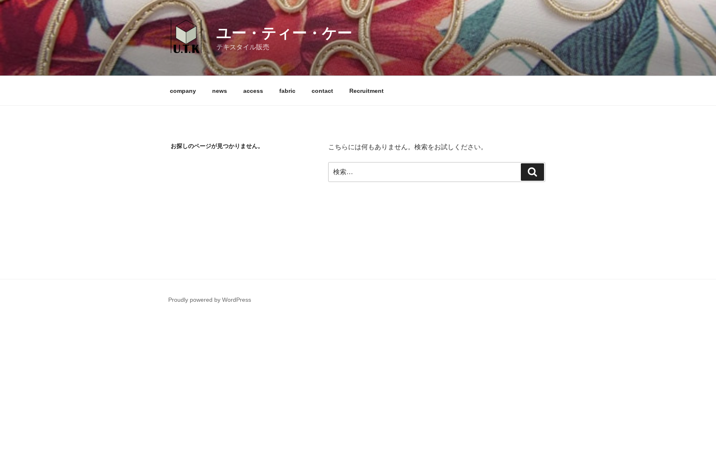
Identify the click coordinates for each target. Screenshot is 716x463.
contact (322, 90)
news (219, 90)
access (253, 90)
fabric (287, 90)
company (183, 90)
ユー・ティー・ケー (284, 32)
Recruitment (366, 90)
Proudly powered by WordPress (209, 299)
